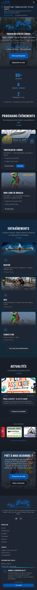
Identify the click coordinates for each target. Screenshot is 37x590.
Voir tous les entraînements (18, 348)
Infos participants (18, 56)
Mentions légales (6, 563)
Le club (3, 528)
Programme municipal (21, 15)
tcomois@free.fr (5, 555)
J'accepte (18, 585)
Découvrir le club (18, 42)
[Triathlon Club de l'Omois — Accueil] (5, 2)
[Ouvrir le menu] (34, 2)
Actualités (4, 533)
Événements (4, 536)
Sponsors (4, 539)
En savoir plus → (9, 15)
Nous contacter (18, 483)
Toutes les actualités (18, 411)
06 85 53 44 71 (5, 552)
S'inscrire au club (18, 476)
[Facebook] (16, 518)
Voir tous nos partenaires (18, 440)
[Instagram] (20, 518)
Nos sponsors (18, 424)
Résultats (20, 166)
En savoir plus (9, 166)
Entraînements (5, 531)
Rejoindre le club (18, 62)
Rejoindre (4, 542)
